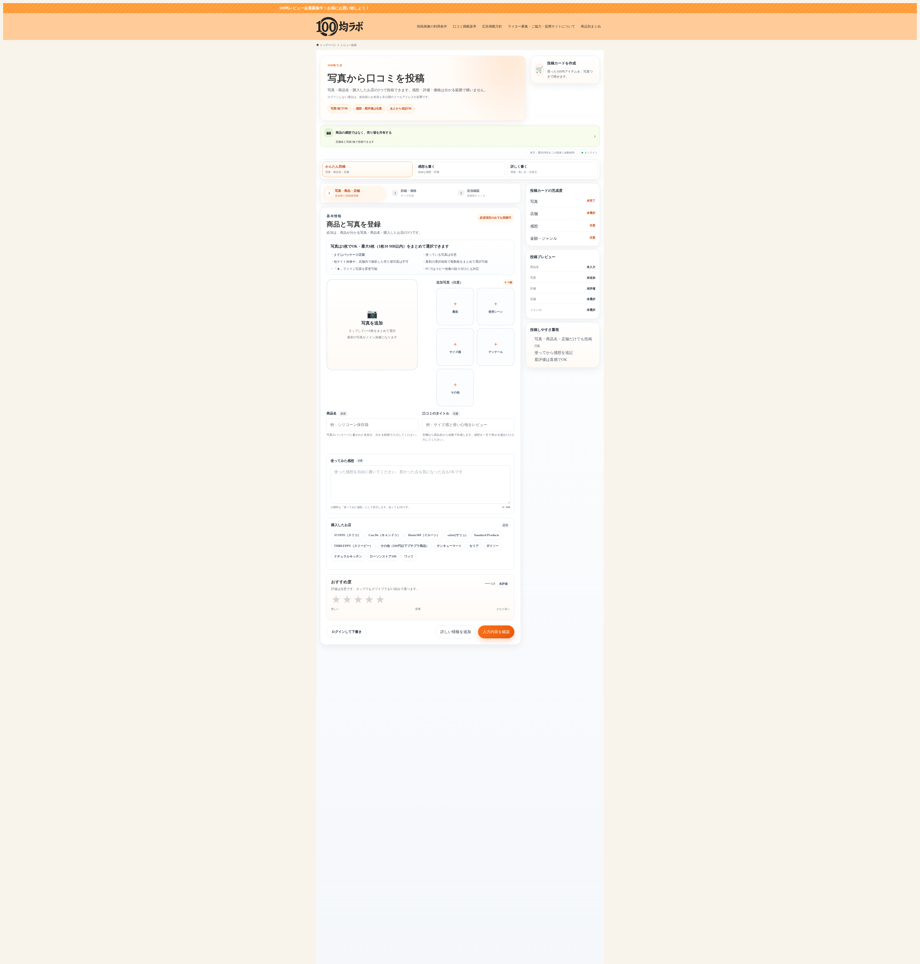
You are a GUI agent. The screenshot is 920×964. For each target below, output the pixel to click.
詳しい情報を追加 (455, 632)
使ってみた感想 (342, 461)
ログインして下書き (347, 632)
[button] (372, 324)
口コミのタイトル (440, 413)
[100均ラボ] (339, 26)
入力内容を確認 (496, 632)
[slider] (358, 599)
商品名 (336, 413)
